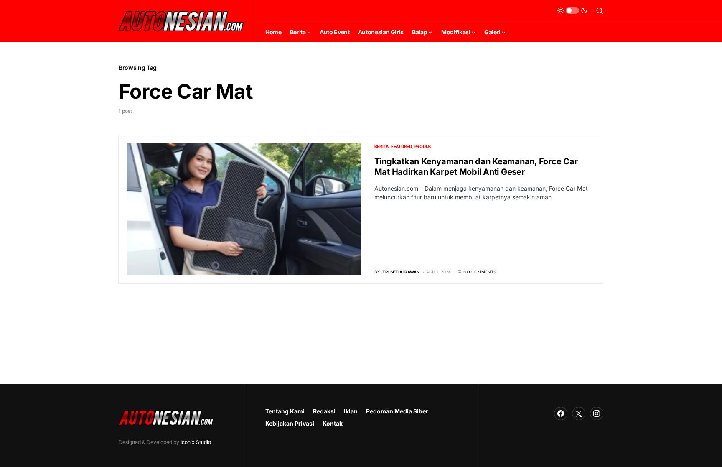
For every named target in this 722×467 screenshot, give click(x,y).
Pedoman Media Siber (397, 411)
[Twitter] (578, 413)
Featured (401, 146)
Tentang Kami (285, 411)
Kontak (333, 423)
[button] (572, 10)
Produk (423, 146)
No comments (479, 271)
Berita (381, 146)
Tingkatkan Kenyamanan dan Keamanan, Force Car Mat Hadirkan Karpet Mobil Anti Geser (476, 166)
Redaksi (324, 411)
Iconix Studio (195, 442)
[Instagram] (596, 413)
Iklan (351, 411)
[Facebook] (560, 413)
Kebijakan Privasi (289, 423)
